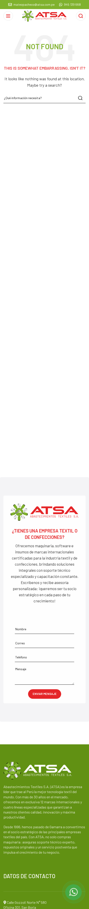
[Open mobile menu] (8, 15)
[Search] (81, 15)
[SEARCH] (80, 98)
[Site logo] (44, 15)
